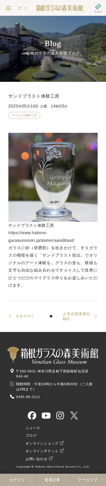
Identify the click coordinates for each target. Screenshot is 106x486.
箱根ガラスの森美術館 (59, 8)
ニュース (33, 428)
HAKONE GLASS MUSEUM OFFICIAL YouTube (46, 415)
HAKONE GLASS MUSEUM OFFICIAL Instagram (60, 415)
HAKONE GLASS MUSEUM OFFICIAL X (74, 415)
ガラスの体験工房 (24, 115)
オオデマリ (25, 316)
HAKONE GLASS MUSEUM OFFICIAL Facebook (32, 415)
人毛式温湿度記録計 (76, 316)
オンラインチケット (98, 8)
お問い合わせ (37, 459)
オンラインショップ (42, 443)
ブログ (31, 435)
